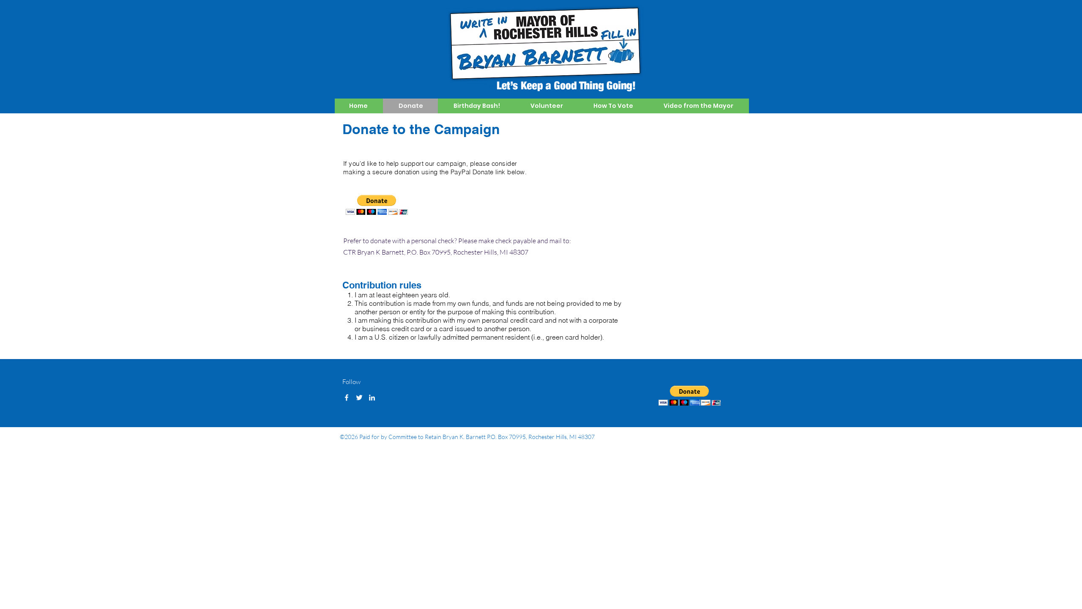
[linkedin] (372, 397)
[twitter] (359, 397)
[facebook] (346, 397)
